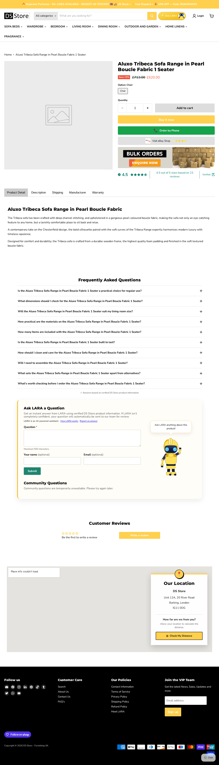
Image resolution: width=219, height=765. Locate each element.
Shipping (57, 192)
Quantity (122, 100)
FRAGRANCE (13, 36)
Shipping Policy (120, 701)
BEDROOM (58, 26)
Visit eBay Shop (169, 141)
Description (38, 192)
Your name (37, 454)
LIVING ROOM (82, 26)
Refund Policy (119, 706)
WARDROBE (35, 26)
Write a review (139, 535)
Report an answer (89, 421)
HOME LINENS (175, 26)
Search (62, 686)
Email (93, 454)
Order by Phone (166, 130)
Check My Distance (179, 636)
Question (30, 427)
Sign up (173, 712)
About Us (63, 691)
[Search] (152, 16)
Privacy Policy (119, 696)
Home (8, 54)
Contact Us (64, 696)
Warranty (98, 192)
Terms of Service (120, 691)
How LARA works (69, 421)
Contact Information (122, 686)
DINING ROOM (108, 26)
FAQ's (61, 701)
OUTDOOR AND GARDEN (142, 26)
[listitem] (109, 291)
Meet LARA (118, 711)
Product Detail (16, 192)
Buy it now (166, 120)
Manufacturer (77, 192)
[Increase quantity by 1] (147, 108)
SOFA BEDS (12, 26)
